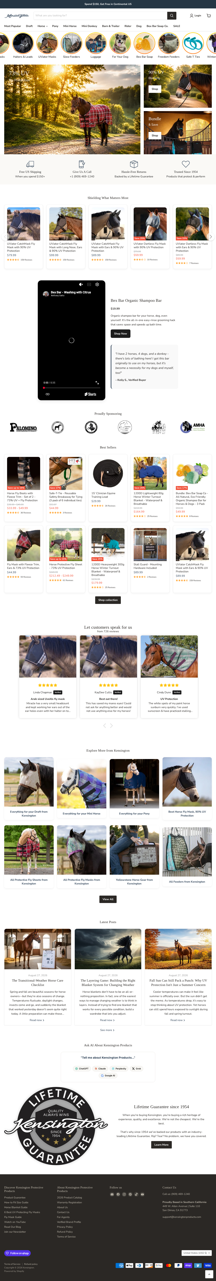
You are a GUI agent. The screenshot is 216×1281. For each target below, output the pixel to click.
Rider (128, 26)
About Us (62, 1207)
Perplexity (121, 1068)
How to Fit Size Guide (16, 1202)
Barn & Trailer (110, 26)
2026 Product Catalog (69, 1197)
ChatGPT (84, 1068)
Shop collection (108, 600)
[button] (105, 725)
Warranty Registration (69, 1202)
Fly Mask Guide (13, 1217)
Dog (139, 26)
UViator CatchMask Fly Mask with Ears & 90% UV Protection (107, 247)
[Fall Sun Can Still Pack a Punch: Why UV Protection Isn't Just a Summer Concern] (178, 949)
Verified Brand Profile (69, 1222)
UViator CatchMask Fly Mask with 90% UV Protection (21, 247)
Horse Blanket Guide (16, 1207)
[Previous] (5, 237)
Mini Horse (70, 26)
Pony (55, 26)
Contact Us (63, 1212)
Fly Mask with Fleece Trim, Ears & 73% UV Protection (23, 566)
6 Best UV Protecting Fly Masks (22, 1212)
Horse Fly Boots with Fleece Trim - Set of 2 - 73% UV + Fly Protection (22, 496)
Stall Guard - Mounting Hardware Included (148, 566)
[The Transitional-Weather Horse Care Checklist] (37, 949)
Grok (138, 1068)
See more (106, 1030)
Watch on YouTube (15, 1222)
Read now (36, 1020)
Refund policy (31, 1264)
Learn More (161, 1145)
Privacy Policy (65, 1227)
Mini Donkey (89, 26)
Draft (29, 26)
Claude (102, 1068)
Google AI (110, 1075)
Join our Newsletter (15, 1231)
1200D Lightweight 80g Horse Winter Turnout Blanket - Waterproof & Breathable (148, 498)
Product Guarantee (14, 1197)
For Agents (63, 1217)
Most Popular (12, 26)
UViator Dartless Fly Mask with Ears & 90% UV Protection (192, 247)
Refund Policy (65, 1231)
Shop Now (120, 334)
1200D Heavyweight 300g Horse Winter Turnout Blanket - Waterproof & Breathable (107, 570)
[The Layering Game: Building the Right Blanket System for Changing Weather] (108, 949)
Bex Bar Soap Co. (157, 26)
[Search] (171, 16)
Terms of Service (66, 1236)
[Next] (211, 237)
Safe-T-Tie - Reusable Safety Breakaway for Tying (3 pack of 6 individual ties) (65, 496)
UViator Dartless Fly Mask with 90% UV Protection (150, 245)
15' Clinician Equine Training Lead (103, 495)
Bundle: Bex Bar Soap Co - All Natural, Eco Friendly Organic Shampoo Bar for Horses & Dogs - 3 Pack (192, 498)
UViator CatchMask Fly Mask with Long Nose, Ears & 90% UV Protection (65, 247)
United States (195, 1253)
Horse (42, 26)
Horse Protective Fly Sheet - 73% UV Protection (65, 566)
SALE (176, 26)
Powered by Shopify (14, 1271)
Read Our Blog (12, 1227)
